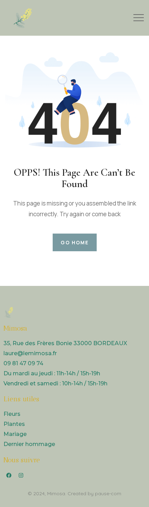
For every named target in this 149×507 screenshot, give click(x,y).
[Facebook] (8, 475)
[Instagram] (21, 475)
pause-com (108, 493)
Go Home (75, 242)
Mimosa (56, 493)
